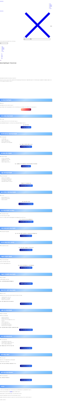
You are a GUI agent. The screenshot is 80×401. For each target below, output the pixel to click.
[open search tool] (37, 37)
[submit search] (31, 39)
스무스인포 (1, 1)
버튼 (0, 60)
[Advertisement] (25, 71)
